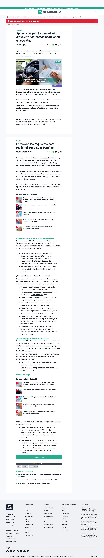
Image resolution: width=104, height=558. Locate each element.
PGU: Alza (76, 8)
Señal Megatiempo (11, 539)
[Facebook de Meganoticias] (7, 552)
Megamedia (65, 508)
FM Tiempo (65, 524)
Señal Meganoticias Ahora (12, 533)
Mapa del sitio (70, 556)
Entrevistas (28, 530)
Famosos (46, 519)
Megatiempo (65, 516)
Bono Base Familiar (41, 160)
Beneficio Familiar (33, 466)
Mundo (46, 17)
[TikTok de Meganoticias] (21, 552)
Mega (63, 510)
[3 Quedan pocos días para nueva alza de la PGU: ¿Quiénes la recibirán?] (39, 216)
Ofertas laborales (48, 513)
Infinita (64, 519)
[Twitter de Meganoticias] (11, 552)
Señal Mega (9, 536)
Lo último (11, 17)
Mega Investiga (66, 17)
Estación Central (61, 8)
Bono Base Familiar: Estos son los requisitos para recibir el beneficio (38, 480)
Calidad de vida (29, 516)
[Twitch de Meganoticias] (28, 552)
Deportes (58, 17)
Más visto (23, 17)
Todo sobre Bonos (39, 457)
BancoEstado (37, 445)
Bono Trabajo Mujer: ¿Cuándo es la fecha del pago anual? (34, 483)
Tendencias (52, 17)
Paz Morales (28, 151)
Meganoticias (21, 151)
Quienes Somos (10, 519)
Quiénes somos (62, 556)
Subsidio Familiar (37, 294)
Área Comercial (10, 522)
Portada (30, 17)
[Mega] (7, 556)
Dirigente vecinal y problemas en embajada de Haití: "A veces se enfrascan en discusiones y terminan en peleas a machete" (89, 510)
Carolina (64, 527)
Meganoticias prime (30, 524)
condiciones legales (28, 179)
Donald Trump (69, 8)
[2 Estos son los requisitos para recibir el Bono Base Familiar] (39, 209)
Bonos (18, 466)
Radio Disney (65, 530)
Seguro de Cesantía (48, 524)
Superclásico (49, 8)
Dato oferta (28, 532)
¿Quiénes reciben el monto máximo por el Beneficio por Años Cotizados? (89, 523)
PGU (45, 521)
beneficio (23, 171)
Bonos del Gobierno (48, 516)
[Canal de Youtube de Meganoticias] (18, 552)
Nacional (35, 17)
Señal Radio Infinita (11, 541)
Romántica (64, 521)
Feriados (46, 510)
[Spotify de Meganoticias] (24, 552)
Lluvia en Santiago (41, 8)
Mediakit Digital (10, 525)
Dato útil (41, 17)
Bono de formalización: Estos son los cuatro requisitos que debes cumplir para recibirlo (39, 475)
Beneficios (25, 466)
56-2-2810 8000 (55, 556)
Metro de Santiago (48, 527)
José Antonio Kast (48, 508)
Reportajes (27, 527)
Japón (55, 8)
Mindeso (20, 243)
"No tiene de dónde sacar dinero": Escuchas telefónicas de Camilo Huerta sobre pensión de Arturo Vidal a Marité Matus (89, 516)
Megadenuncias (75, 17)
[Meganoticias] (51, 12)
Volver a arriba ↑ (94, 556)
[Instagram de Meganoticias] (14, 552)
